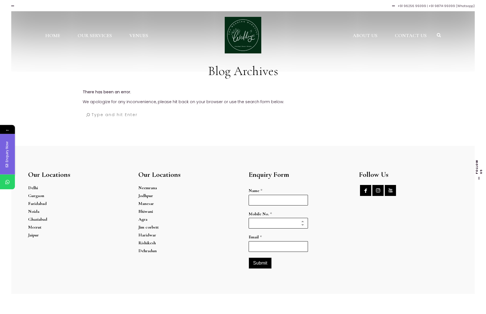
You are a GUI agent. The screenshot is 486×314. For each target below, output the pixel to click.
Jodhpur (145, 195)
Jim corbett (148, 227)
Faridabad (37, 203)
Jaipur (33, 235)
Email (255, 237)
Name (255, 190)
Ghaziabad (37, 219)
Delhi (33, 188)
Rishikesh (147, 243)
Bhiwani (145, 211)
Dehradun (147, 251)
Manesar (146, 203)
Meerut (34, 227)
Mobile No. (260, 214)
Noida (33, 211)
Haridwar (147, 235)
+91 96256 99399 (412, 6)
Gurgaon (36, 195)
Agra (142, 219)
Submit (260, 263)
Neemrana (147, 188)
